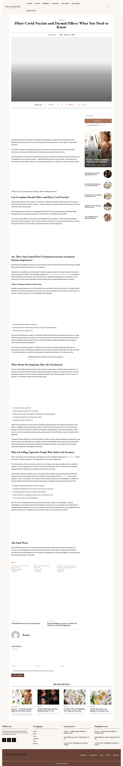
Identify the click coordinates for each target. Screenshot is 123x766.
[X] (14, 740)
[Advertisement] (45, 126)
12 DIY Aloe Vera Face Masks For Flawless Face (93, 195)
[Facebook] (4, 740)
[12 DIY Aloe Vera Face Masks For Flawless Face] (108, 196)
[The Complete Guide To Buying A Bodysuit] (108, 217)
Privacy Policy (102, 125)
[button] (107, 7)
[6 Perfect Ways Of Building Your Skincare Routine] (108, 185)
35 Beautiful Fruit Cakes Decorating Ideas (25, 623)
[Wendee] (15, 635)
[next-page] (108, 132)
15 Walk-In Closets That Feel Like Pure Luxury (93, 206)
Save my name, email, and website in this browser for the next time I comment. (34, 670)
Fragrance (15, 706)
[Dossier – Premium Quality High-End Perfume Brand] (98, 148)
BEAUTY (61, 20)
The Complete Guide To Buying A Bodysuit (91, 217)
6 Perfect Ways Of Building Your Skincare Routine (92, 184)
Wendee (53, 35)
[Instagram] (9, 740)
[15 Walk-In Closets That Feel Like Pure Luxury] (108, 207)
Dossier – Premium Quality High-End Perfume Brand (97, 161)
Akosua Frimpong (91, 165)
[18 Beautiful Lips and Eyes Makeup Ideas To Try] (108, 174)
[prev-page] (105, 132)
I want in (97, 121)
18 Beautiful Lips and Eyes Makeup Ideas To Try (92, 173)
